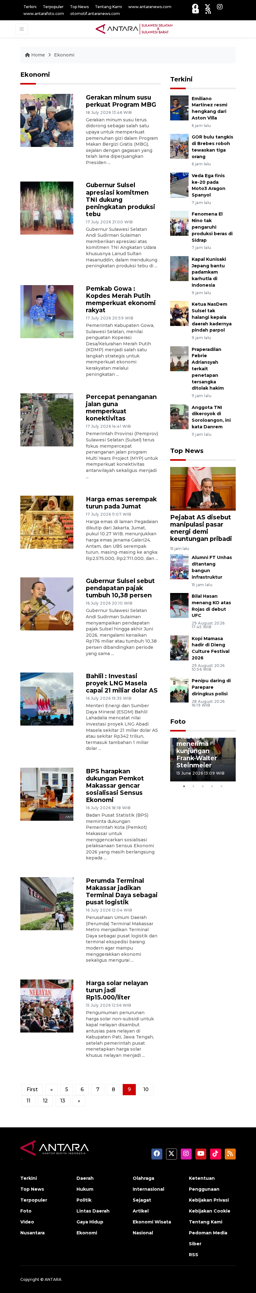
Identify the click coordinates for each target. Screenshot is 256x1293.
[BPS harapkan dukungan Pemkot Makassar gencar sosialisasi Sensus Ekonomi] (46, 794)
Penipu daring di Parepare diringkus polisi (211, 687)
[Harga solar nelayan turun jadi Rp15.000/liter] (46, 1006)
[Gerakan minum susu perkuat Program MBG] (46, 120)
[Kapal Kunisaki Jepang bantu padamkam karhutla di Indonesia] (179, 268)
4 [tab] (212, 786)
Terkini (30, 6)
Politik (83, 1200)
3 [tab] (203, 786)
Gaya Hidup (89, 1222)
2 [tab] (193, 786)
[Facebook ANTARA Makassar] (195, 7)
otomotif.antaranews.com (95, 13)
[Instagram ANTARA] (220, 7)
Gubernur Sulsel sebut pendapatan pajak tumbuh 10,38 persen (120, 588)
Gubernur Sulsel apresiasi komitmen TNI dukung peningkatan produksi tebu (120, 199)
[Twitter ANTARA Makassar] (207, 7)
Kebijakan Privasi (209, 1200)
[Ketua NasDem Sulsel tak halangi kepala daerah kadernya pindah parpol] (179, 313)
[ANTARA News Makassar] (134, 29)
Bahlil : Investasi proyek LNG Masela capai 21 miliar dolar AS (122, 683)
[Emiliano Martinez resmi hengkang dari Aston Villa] (179, 107)
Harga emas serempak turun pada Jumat (121, 502)
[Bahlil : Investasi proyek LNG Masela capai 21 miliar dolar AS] (46, 699)
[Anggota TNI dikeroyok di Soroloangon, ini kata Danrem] (179, 416)
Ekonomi (64, 55)
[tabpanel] (203, 759)
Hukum (84, 1189)
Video (27, 1222)
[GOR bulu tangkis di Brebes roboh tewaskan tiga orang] (179, 146)
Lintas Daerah (93, 1211)
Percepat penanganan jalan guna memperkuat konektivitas (121, 407)
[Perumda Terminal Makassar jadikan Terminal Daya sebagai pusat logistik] (46, 903)
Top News (79, 6)
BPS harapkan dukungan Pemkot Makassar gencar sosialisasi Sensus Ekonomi (115, 785)
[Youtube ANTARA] (195, 11)
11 (28, 1101)
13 (62, 1101)
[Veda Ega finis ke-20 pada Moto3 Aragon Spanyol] (179, 184)
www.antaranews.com (149, 6)
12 (45, 1101)
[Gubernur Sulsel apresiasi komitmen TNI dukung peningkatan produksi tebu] (46, 208)
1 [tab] (184, 786)
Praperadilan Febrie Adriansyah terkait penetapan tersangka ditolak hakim (208, 369)
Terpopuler (53, 6)
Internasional (148, 1189)
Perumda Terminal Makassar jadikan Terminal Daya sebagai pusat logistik (122, 891)
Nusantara (32, 1233)
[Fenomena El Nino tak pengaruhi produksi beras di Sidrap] (179, 223)
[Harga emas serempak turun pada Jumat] (46, 522)
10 (146, 1089)
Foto (178, 721)
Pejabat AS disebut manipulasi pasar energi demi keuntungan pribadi (201, 527)
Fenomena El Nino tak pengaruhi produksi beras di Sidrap (212, 227)
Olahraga (143, 1178)
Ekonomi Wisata (152, 1222)
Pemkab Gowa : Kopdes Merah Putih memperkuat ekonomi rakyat (121, 299)
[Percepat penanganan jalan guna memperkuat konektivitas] (46, 420)
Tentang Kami (108, 6)
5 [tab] (222, 786)
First (32, 1089)
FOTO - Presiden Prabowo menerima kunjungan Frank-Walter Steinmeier (202, 747)
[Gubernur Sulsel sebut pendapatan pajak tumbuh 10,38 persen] (46, 604)
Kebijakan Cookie (209, 1211)
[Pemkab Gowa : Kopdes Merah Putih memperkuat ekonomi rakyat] (46, 311)
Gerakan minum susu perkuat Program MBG (121, 101)
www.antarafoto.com (43, 13)
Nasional (143, 1233)
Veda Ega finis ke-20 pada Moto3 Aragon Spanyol (208, 185)
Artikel (141, 1211)
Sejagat (142, 1200)
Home (38, 55)
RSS (193, 1254)
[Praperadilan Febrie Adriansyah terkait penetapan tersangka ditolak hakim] (179, 358)
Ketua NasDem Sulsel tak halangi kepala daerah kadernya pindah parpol (212, 317)
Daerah (85, 1178)
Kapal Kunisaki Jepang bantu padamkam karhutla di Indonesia (209, 272)
